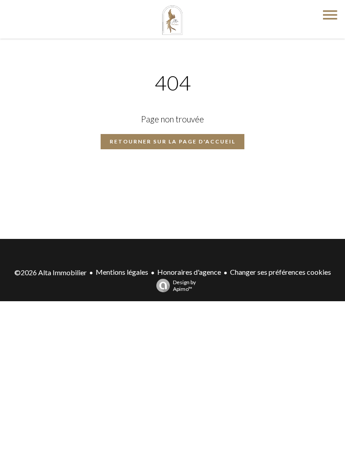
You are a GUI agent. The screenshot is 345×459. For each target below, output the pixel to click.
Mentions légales (122, 272)
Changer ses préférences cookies (280, 272)
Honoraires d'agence (189, 272)
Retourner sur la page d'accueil (172, 141)
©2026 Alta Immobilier (50, 272)
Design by (184, 285)
